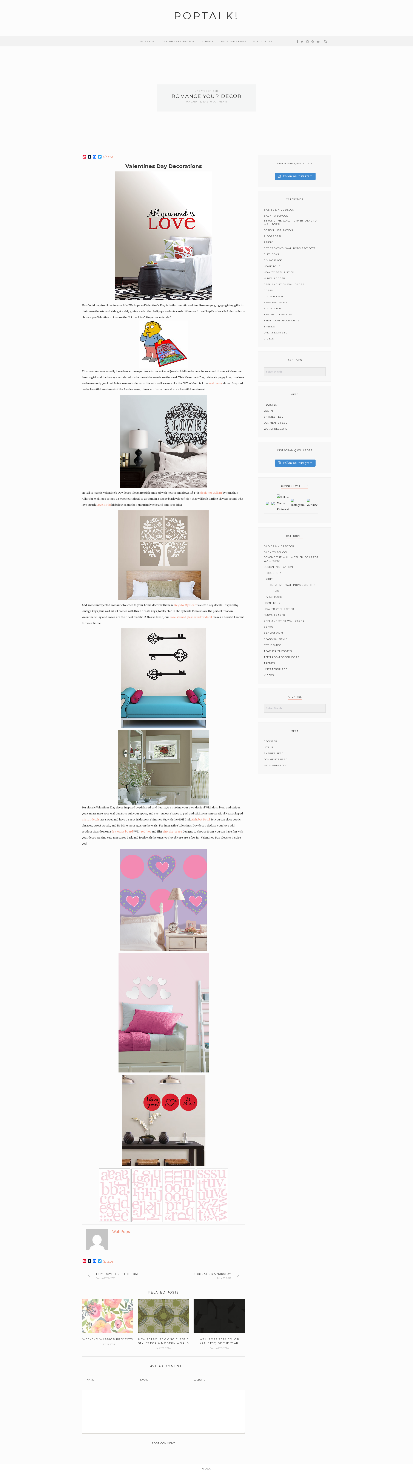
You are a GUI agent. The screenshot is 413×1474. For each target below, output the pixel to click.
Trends (269, 326)
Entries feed (274, 416)
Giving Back (273, 260)
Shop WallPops (233, 41)
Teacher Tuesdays (278, 314)
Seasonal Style (276, 302)
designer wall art (211, 492)
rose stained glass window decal (191, 617)
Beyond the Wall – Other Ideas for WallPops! (291, 222)
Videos (207, 41)
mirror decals (91, 819)
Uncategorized (206, 91)
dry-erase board (122, 831)
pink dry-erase (172, 831)
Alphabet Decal (200, 819)
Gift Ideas (271, 254)
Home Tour (272, 266)
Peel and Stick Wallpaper (284, 284)
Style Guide (273, 308)
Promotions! (273, 296)
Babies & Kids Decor (279, 209)
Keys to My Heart (185, 605)
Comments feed (275, 422)
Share (108, 157)
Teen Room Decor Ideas (281, 320)
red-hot (146, 831)
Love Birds (103, 504)
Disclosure (263, 41)
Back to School (276, 215)
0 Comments (219, 101)
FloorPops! (272, 236)
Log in (268, 410)
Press (268, 290)
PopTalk (147, 41)
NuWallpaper (274, 278)
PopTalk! (206, 16)
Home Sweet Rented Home (118, 1273)
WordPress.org (276, 428)
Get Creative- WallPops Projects (290, 248)
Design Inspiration (178, 41)
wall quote (215, 383)
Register (270, 404)
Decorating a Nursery (212, 1273)
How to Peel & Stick (279, 272)
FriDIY (268, 242)
